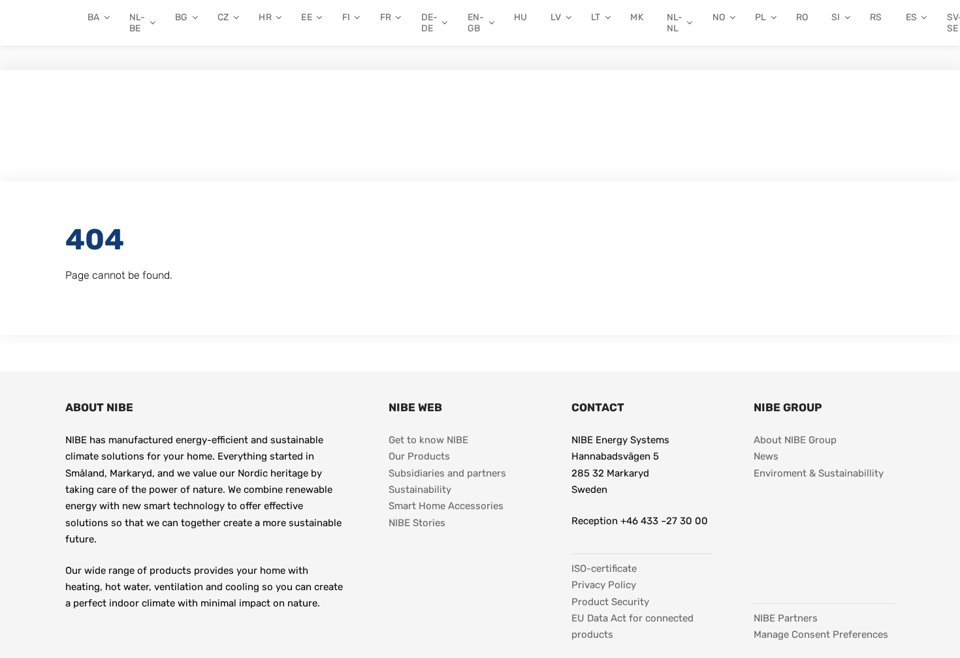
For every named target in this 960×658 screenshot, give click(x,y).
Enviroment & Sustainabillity (819, 473)
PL (760, 17)
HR (265, 17)
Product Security (610, 602)
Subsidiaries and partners (447, 473)
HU (520, 17)
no (718, 17)
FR (385, 17)
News (766, 456)
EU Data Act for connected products (633, 626)
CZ (223, 17)
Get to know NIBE (428, 440)
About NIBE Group (795, 440)
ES (911, 17)
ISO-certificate (604, 568)
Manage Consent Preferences (821, 634)
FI (346, 17)
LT (595, 17)
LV (556, 17)
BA (93, 17)
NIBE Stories (417, 523)
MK (636, 17)
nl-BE (137, 23)
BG (181, 17)
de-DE (429, 23)
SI (835, 17)
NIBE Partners (786, 618)
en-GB (476, 23)
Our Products (419, 456)
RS (876, 17)
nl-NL (674, 23)
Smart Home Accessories (446, 506)
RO (802, 17)
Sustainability (420, 489)
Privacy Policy (603, 585)
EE (306, 17)
